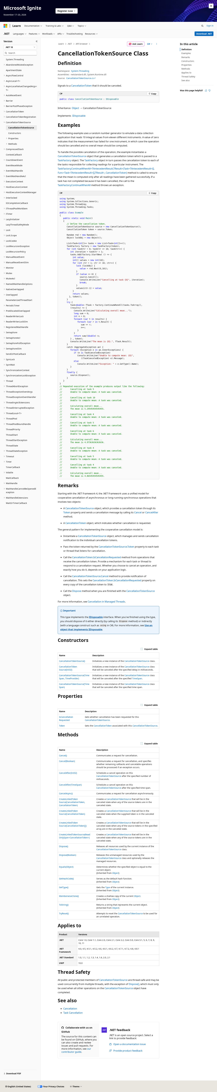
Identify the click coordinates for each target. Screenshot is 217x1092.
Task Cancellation (73, 1012)
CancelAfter (151, 512)
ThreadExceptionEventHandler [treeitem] (21, 397)
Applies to (186, 72)
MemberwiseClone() (69, 896)
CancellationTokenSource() (72, 661)
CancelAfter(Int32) (68, 773)
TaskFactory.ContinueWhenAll (74, 185)
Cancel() (63, 755)
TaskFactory (64, 160)
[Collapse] (36, 41)
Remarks (185, 57)
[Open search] (202, 25)
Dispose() (63, 846)
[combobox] (20, 47)
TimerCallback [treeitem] (13, 467)
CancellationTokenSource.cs (80, 78)
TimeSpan (137, 678)
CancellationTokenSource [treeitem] (21, 127)
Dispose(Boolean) (67, 855)
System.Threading (80, 71)
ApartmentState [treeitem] (14, 70)
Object (75, 108)
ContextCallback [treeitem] (14, 154)
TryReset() (64, 913)
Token (66, 512)
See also (185, 80)
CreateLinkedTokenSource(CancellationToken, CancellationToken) (72, 802)
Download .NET (204, 33)
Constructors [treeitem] (14, 133)
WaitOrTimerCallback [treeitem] (16, 503)
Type (107, 887)
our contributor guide (76, 1050)
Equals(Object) (66, 866)
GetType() (63, 887)
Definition (186, 49)
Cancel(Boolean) (67, 761)
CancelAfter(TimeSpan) (70, 784)
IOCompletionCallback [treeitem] (17, 203)
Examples (186, 53)
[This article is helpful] (206, 90)
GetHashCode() (66, 878)
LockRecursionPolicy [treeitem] (16, 251)
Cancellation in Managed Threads (106, 601)
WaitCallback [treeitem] (12, 478)
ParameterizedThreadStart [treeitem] (19, 300)
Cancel (138, 512)
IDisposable (78, 115)
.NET (69, 43)
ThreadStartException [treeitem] (16, 440)
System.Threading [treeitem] (15, 59)
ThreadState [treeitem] (12, 445)
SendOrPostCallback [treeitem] (16, 354)
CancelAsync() (66, 793)
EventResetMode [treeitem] (14, 165)
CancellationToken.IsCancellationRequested (96, 557)
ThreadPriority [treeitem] (13, 429)
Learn (61, 43)
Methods (185, 68)
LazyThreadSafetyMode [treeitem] (17, 224)
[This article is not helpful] (209, 90)
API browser (82, 43)
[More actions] (156, 44)
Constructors (187, 61)
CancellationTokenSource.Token (116, 546)
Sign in (210, 25)
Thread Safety (188, 76)
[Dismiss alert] (211, 6)
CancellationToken (81, 85)
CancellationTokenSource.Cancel (90, 576)
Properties (186, 64)
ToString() (63, 904)
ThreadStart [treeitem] (12, 434)
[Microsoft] (5, 26)
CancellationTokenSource (72, 156)
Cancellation (70, 1008)
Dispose (76, 591)
